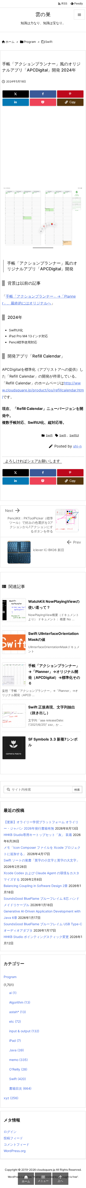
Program (30, 41)
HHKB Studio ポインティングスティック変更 (36, 937)
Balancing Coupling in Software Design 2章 (36, 886)
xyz (11, 1098)
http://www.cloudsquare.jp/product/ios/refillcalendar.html (43, 390)
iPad (15, 1040)
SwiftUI (74, 435)
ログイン (10, 1132)
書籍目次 (20, 1088)
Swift (49, 41)
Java (16, 1050)
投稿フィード (13, 1138)
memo (18, 1060)
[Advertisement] (40, 149)
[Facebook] (43, 94)
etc (15, 1021)
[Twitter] (16, 94)
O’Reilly (18, 1069)
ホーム (10, 41)
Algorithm (19, 1002)
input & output (24, 1031)
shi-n (77, 446)
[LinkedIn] (16, 102)
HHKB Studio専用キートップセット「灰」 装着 (38, 835)
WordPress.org (15, 1151)
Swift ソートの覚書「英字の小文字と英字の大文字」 (42, 860)
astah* (17, 1012)
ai (13, 993)
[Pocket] (43, 102)
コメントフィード (16, 1144)
